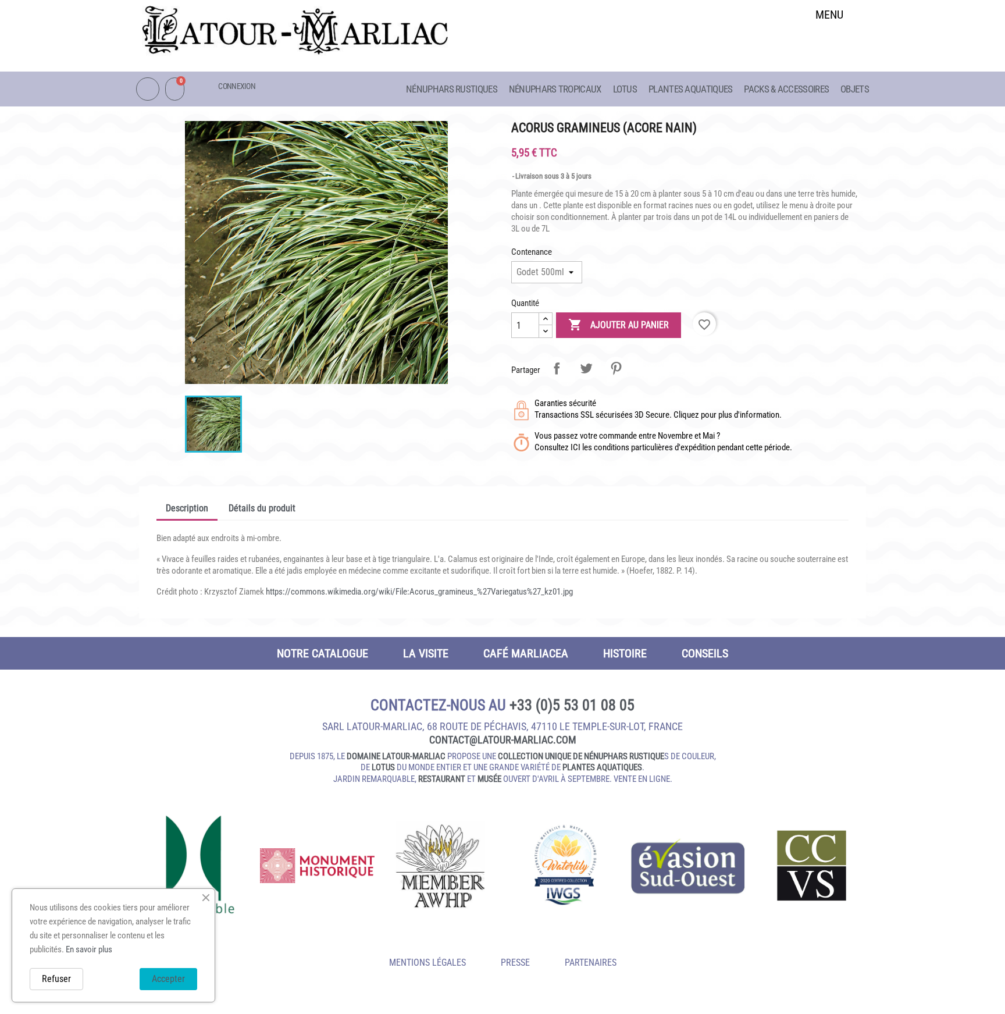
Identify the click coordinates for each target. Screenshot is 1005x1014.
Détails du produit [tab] (262, 508)
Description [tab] (187, 508)
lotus (383, 767)
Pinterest (616, 368)
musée (489, 779)
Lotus (625, 89)
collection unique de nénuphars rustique (581, 756)
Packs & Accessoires (786, 89)
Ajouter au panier (618, 325)
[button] (829, 44)
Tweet (586, 368)
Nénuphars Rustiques (451, 89)
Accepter (168, 978)
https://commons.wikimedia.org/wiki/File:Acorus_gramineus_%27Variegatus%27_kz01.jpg (419, 591)
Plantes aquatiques (690, 89)
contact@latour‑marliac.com (502, 740)
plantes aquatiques (602, 767)
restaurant (441, 779)
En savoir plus (89, 949)
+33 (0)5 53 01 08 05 (572, 705)
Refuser (56, 978)
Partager (556, 368)
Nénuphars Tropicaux (555, 89)
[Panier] (174, 89)
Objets (854, 89)
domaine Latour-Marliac (396, 756)
